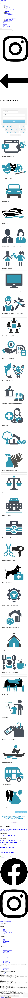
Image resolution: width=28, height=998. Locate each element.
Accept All (13, 971)
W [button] (11, 135)
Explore (4, 5)
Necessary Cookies (5, 975)
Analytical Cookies (5, 986)
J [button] (11, 129)
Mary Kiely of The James (7, 847)
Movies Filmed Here (9, 19)
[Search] (12, 30)
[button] (21, 812)
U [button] (20, 132)
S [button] (15, 132)
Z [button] (19, 135)
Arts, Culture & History (13, 16)
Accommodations (6, 21)
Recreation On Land (12, 15)
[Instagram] (15, 63)
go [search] (14, 121)
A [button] (7, 126)
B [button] (10, 126)
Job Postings (15, 817)
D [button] (15, 126)
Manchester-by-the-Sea (10, 9)
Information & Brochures (10, 818)
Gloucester (7, 7)
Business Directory (6, 26)
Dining (4, 22)
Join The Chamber (19, 818)
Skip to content (3, 0)
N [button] (21, 129)
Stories (4, 25)
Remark (11, 981)
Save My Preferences (9, 996)
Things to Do (8, 13)
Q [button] (10, 132)
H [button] (6, 129)
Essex (6, 6)
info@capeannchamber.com (5, 921)
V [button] (23, 132)
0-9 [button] (3, 126)
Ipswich (6, 8)
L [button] (16, 129)
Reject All (7, 971)
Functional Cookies (5, 981)
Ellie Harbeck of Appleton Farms (9, 835)
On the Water (10, 14)
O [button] (24, 129)
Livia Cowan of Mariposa (7, 852)
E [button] (18, 126)
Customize (3, 971)
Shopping (5, 24)
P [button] (7, 132)
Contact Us (21, 817)
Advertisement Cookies (6, 991)
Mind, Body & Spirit (12, 18)
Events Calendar (8, 20)
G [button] (23, 126)
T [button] (18, 132)
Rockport (7, 11)
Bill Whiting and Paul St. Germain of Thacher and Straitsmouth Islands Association (13, 841)
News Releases (14, 816)
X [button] (14, 135)
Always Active (12, 975)
